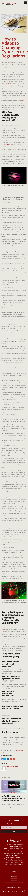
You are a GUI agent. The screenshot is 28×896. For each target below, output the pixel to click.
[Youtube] (13, 891)
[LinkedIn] (23, 891)
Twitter (5, 759)
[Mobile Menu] (25, 2)
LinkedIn (8, 759)
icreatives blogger (19, 750)
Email (14, 759)
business (9, 83)
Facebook (2, 759)
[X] (8, 891)
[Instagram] (18, 891)
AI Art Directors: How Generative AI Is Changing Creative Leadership (13, 798)
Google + (11, 759)
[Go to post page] (14, 786)
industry (23, 100)
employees (21, 263)
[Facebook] (4, 891)
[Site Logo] (9, 3)
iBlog (2, 752)
